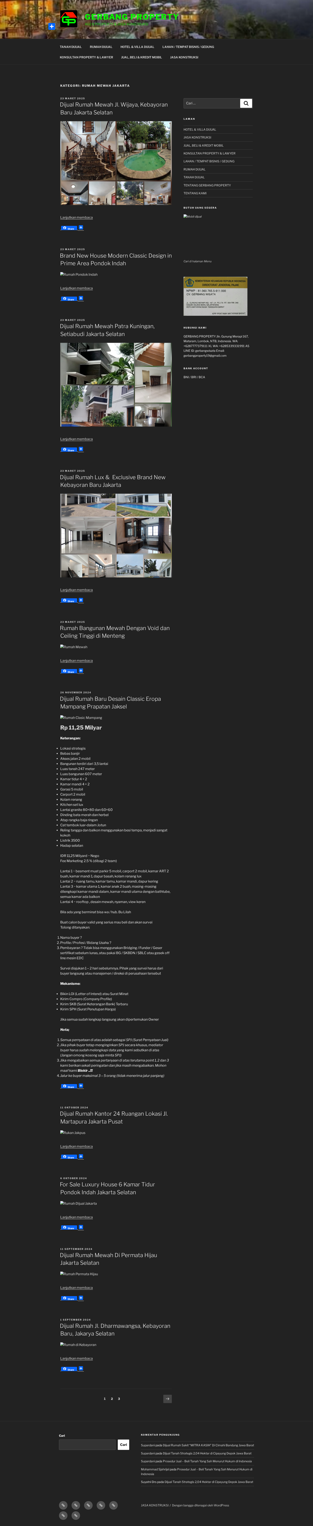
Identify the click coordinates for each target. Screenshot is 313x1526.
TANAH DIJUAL (71, 47)
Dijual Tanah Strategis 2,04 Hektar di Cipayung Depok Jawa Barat (207, 1453)
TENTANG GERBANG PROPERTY (207, 185)
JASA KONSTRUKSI (184, 57)
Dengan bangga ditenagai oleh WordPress (200, 1505)
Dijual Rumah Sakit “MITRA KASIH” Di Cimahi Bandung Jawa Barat (208, 1445)
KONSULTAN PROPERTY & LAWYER (86, 57)
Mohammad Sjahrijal (155, 1469)
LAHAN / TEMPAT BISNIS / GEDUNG (188, 47)
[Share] (51, 26)
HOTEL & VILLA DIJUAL (137, 47)
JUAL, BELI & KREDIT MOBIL (141, 57)
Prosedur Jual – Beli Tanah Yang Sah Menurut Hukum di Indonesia (207, 1461)
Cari (62, 1435)
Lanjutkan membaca (76, 217)
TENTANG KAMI (195, 193)
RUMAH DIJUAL (101, 47)
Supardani (148, 1445)
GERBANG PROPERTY (132, 17)
